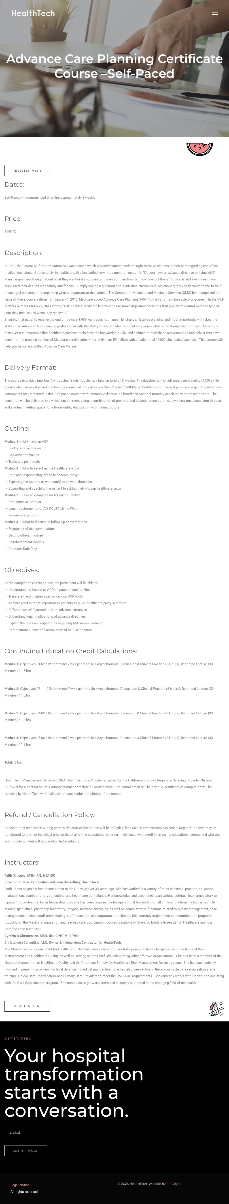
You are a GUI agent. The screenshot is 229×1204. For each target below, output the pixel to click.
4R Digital (174, 1184)
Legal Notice (20, 1185)
